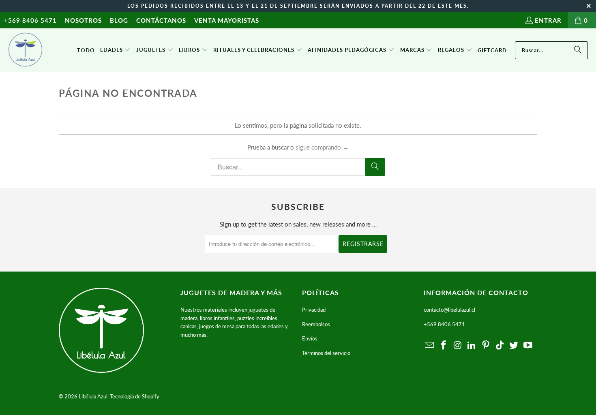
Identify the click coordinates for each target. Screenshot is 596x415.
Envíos (309, 338)
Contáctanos (161, 20)
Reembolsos (316, 324)
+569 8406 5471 (30, 20)
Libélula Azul (93, 396)
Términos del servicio (326, 353)
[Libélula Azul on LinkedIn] (472, 345)
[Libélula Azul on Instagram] (458, 345)
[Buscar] (578, 50)
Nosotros (83, 20)
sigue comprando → (322, 147)
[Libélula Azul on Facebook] (444, 345)
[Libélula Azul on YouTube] (528, 345)
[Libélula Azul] (25, 50)
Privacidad (314, 309)
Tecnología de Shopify (134, 396)
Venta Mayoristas (226, 20)
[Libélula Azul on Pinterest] (486, 345)
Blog (119, 20)
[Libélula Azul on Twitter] (514, 345)
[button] (115, 50)
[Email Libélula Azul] (430, 345)
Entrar (548, 20)
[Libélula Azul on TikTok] (500, 345)
